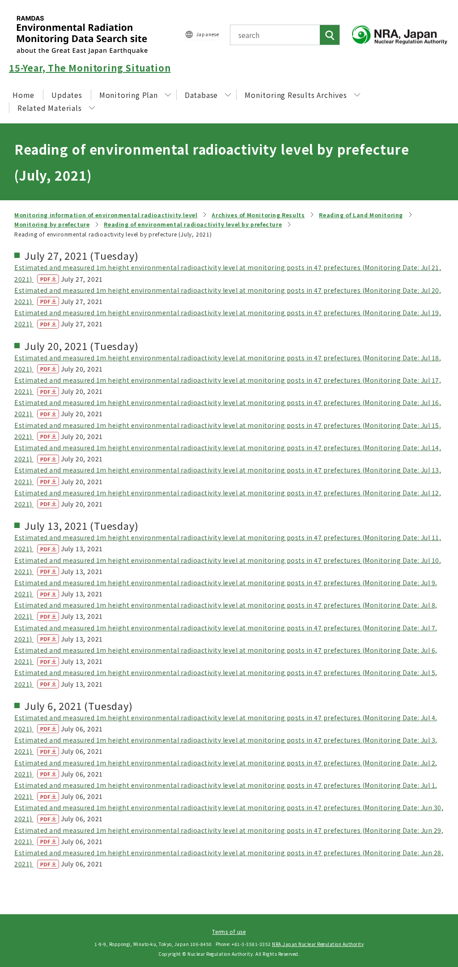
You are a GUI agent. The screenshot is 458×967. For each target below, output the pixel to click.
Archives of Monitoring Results (258, 215)
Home (23, 94)
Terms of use (229, 931)
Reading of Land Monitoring (361, 215)
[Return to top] (428, 878)
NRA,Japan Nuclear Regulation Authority (318, 944)
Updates (66, 94)
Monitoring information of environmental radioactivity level (105, 215)
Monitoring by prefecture (51, 224)
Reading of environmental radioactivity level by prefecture (193, 224)
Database (201, 94)
